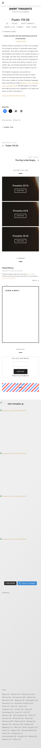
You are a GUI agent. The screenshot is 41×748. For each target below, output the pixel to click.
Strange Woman (30, 730)
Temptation (17, 733)
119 (7, 23)
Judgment (8, 709)
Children (15, 694)
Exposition (8, 703)
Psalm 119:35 (20, 144)
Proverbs (8, 721)
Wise (17, 739)
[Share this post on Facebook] (4, 131)
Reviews (18, 724)
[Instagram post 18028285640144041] (20, 430)
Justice (19, 709)
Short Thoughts (30, 727)
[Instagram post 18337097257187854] (20, 473)
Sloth (6, 730)
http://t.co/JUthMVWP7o (9, 278)
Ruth (18, 727)
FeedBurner (25, 376)
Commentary (7, 120)
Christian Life (29, 694)
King (29, 709)
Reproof (7, 724)
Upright (23, 736)
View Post (20, 191)
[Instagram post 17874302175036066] (20, 559)
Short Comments (27, 23)
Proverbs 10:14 (20, 236)
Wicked (33, 736)
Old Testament (20, 715)
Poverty (7, 718)
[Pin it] (13, 131)
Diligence (20, 700)
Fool (14, 706)
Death (31, 697)
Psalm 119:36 (21, 41)
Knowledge (8, 712)
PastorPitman (8, 268)
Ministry (7, 715)
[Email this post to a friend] (17, 131)
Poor (32, 715)
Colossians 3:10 (11, 86)
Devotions (8, 700)
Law (19, 712)
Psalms (14, 23)
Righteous (8, 727)
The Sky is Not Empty (20, 159)
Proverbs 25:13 (20, 185)
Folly (6, 706)
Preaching (19, 718)
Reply (34, 280)
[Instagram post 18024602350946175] (20, 516)
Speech (16, 730)
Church (7, 697)
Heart (23, 706)
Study (6, 733)
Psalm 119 (17, 120)
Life (27, 712)
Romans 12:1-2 (26, 83)
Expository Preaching (24, 703)
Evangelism (32, 700)
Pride (29, 718)
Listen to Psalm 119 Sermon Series (13, 95)
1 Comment (19, 27)
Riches (29, 724)
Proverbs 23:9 (20, 211)
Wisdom (7, 739)
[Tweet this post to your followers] (8, 131)
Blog (6, 694)
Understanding (9, 736)
